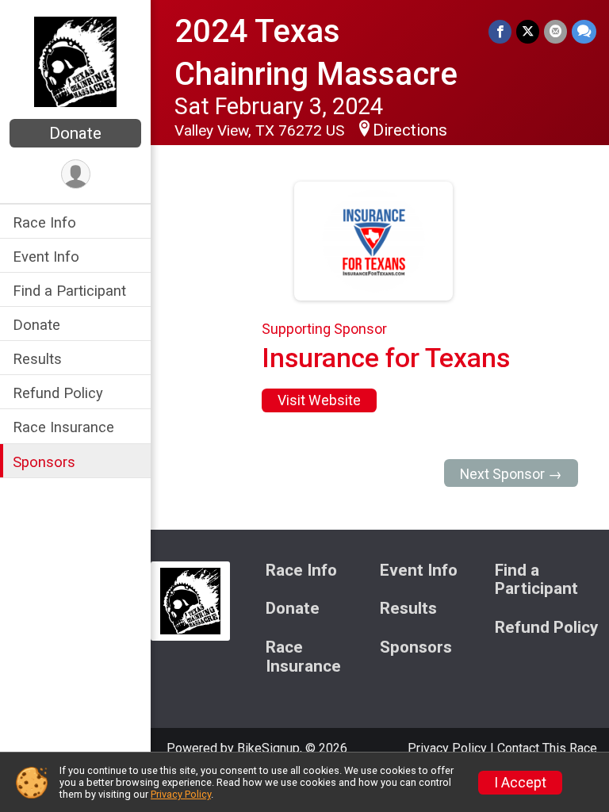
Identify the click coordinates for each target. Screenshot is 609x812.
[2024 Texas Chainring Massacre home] (75, 61)
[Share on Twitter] (527, 31)
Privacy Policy (447, 748)
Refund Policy (58, 393)
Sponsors (44, 462)
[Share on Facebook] (499, 31)
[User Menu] (75, 174)
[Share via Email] (555, 31)
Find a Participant (69, 290)
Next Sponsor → (511, 474)
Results (37, 358)
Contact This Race (547, 748)
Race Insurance (63, 427)
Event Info (46, 256)
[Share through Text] (584, 31)
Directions (410, 130)
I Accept (520, 783)
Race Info (44, 222)
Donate (75, 133)
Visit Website (319, 400)
